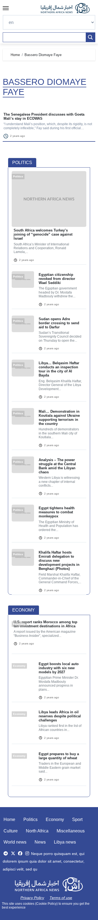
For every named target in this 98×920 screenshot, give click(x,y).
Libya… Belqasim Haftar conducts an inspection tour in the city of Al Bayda (59, 369)
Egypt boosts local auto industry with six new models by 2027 (59, 668)
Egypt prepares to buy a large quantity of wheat (59, 756)
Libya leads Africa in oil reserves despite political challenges (60, 716)
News (40, 842)
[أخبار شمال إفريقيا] (68, 8)
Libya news (65, 842)
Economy (55, 819)
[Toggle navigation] (6, 8)
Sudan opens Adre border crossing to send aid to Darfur (59, 323)
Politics (30, 819)
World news (15, 842)
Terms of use (61, 898)
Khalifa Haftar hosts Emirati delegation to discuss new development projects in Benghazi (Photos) (59, 560)
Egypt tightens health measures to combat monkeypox (57, 512)
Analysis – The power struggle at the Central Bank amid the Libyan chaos (57, 466)
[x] (13, 853)
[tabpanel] (49, 386)
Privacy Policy (32, 898)
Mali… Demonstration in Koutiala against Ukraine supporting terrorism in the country (59, 417)
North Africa (37, 831)
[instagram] (27, 853)
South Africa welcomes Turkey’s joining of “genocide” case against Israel (43, 234)
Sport (77, 819)
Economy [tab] (23, 610)
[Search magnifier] (90, 37)
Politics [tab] (22, 162)
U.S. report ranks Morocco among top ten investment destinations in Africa (45, 624)
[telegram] (6, 853)
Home (9, 819)
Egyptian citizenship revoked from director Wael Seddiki (57, 279)
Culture (11, 831)
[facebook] (20, 853)
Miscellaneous (71, 831)
